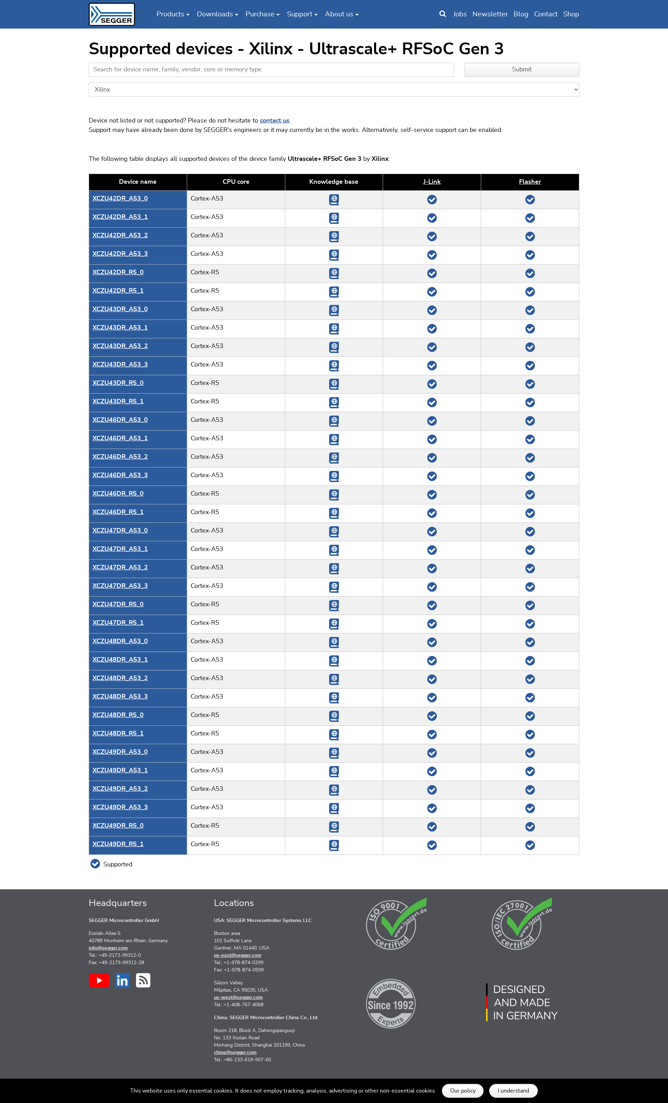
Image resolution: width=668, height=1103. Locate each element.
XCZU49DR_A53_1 (120, 770)
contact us (274, 121)
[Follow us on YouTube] (99, 980)
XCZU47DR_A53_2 (120, 568)
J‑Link (432, 182)
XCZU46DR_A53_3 (120, 475)
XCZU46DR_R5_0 (118, 494)
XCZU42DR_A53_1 (120, 217)
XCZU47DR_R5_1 (118, 623)
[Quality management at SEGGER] (396, 924)
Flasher (530, 182)
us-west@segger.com (238, 997)
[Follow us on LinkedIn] (123, 980)
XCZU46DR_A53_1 (120, 438)
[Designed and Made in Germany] (521, 1002)
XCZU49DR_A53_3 (120, 807)
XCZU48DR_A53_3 (120, 697)
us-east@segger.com (237, 955)
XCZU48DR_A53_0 (120, 641)
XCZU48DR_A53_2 (120, 678)
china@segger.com (235, 1052)
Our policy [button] (463, 1091)
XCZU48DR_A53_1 (120, 660)
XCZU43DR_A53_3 (120, 365)
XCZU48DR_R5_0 (118, 715)
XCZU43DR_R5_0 (118, 383)
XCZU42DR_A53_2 (120, 236)
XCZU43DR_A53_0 (120, 309)
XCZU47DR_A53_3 (120, 586)
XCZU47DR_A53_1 (120, 549)
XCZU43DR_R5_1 (118, 402)
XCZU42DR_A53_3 (120, 254)
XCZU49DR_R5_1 (118, 844)
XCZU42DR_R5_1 (118, 291)
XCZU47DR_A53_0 (120, 531)
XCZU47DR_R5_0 (118, 604)
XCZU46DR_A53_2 (120, 457)
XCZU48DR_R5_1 (118, 734)
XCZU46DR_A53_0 (120, 420)
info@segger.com (108, 948)
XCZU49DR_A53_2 (120, 789)
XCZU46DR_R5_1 (118, 512)
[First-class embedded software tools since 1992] (396, 1002)
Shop (571, 14)
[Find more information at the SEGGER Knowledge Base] (334, 199)
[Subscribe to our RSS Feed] (143, 980)
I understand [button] (513, 1091)
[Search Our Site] (443, 14)
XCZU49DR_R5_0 (118, 826)
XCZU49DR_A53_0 (120, 752)
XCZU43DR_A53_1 (120, 328)
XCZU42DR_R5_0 (118, 272)
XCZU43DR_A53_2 (120, 346)
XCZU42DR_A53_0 (120, 199)
